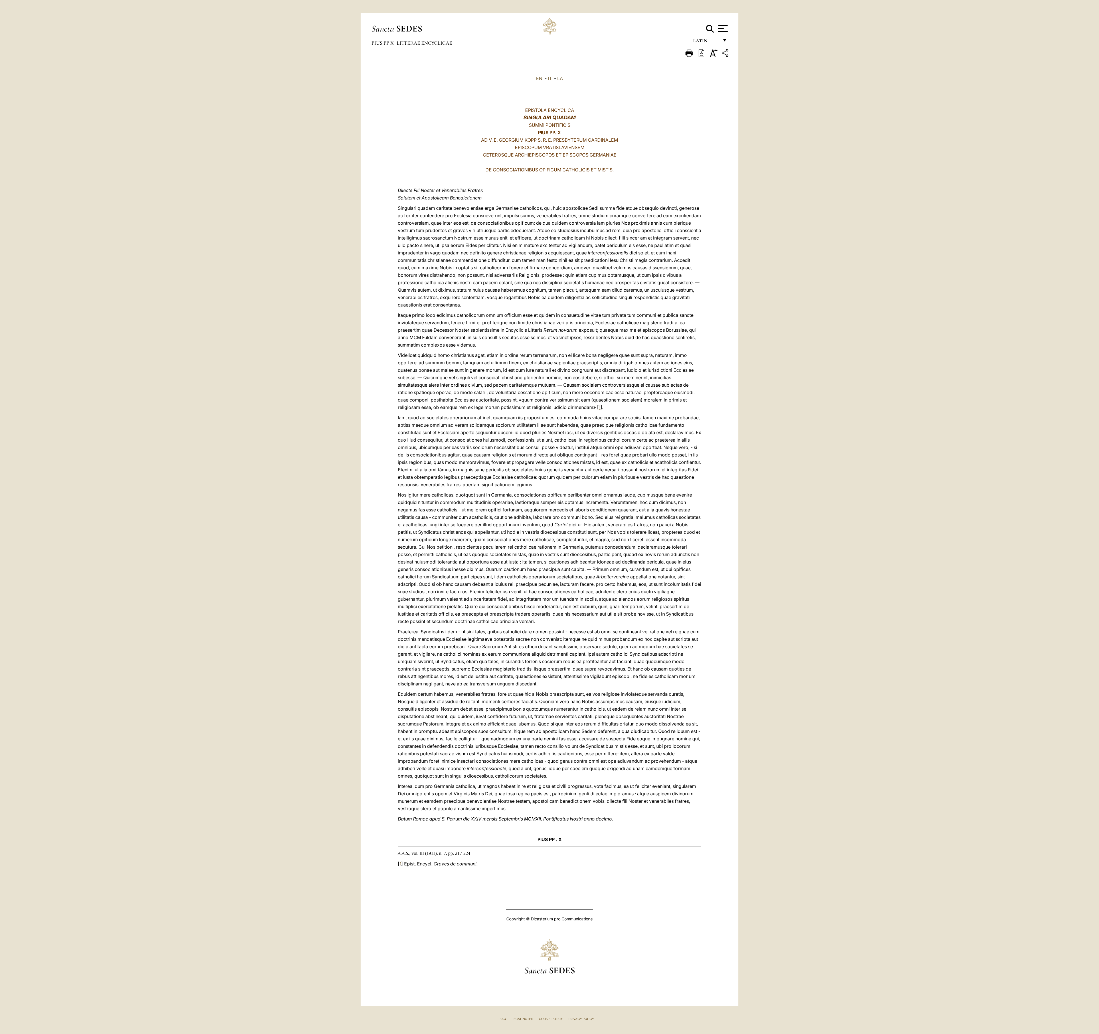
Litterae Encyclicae (424, 43)
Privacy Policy (581, 1019)
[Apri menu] (722, 28)
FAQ (503, 1019)
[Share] (726, 54)
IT (550, 78)
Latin (706, 42)
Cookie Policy (551, 1019)
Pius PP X (383, 43)
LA (560, 78)
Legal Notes (522, 1019)
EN (539, 78)
